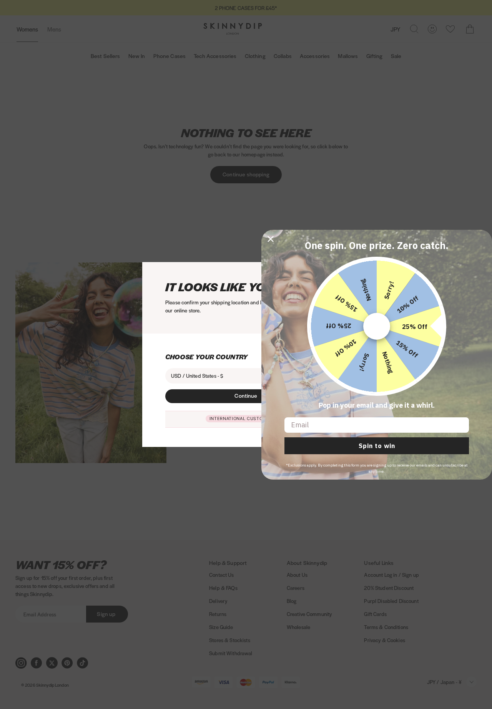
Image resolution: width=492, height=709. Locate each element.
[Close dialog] (270, 239)
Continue (245, 395)
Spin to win (377, 446)
